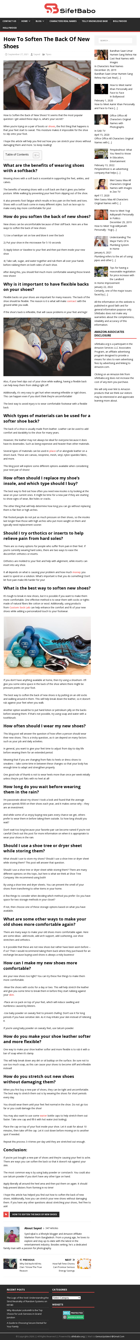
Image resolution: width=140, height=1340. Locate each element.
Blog (38, 21)
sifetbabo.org (78, 1336)
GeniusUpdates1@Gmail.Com (109, 1336)
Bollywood (120, 21)
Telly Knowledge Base (95, 21)
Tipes (48, 54)
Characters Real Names (63, 21)
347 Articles (51, 1228)
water (43, 1115)
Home (24, 21)
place (52, 451)
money (77, 572)
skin (11, 994)
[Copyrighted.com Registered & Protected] (73, 1317)
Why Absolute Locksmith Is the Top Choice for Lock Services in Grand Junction (25, 1314)
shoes (51, 126)
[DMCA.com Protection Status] (73, 1313)
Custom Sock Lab (20, 607)
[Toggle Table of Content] (34, 155)
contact (71, 301)
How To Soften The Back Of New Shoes (34, 1214)
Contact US (9, 21)
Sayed (36, 54)
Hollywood (10, 27)
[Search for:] (115, 40)
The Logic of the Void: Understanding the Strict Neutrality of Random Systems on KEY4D (28, 1301)
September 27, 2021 (18, 54)
